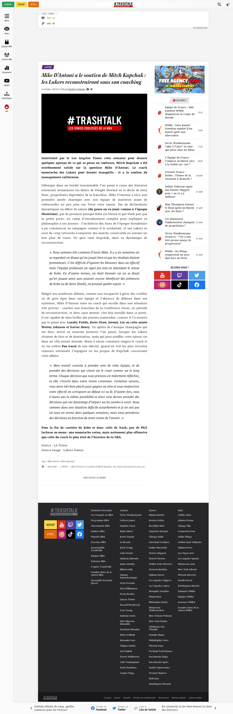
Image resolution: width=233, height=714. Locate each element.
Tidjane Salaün (127, 645)
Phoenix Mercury (187, 575)
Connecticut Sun (186, 531)
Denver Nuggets (157, 553)
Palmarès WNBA (186, 591)
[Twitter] (91, 89)
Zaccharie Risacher (130, 629)
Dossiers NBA (98, 542)
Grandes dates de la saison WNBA (188, 609)
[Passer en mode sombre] (228, 4)
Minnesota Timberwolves (156, 609)
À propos (107, 697)
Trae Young (126, 610)
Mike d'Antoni (53, 461)
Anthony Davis (127, 616)
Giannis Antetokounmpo (128, 576)
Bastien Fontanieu (76, 89)
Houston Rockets (158, 569)
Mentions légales (179, 697)
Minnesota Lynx (186, 564)
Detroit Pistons (157, 558)
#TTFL (34, 4)
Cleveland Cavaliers (159, 542)
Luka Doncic (126, 553)
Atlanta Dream (185, 520)
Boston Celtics (156, 520)
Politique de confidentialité (144, 697)
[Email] (87, 89)
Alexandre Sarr (127, 640)
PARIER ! (8, 4)
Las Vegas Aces (186, 553)
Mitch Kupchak (67, 461)
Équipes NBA (98, 556)
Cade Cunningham (129, 662)
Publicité (126, 697)
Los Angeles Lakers (159, 586)
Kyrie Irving (126, 547)
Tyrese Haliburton (129, 656)
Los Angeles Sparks (188, 558)
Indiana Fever (185, 547)
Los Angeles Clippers (160, 580)
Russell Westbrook (130, 605)
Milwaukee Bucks (158, 602)
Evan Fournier (127, 583)
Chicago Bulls (156, 536)
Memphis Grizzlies (159, 591)
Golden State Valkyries (190, 542)
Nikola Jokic (126, 569)
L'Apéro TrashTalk (101, 566)
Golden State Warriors (160, 564)
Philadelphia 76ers (159, 640)
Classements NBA (100, 526)
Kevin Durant (127, 536)
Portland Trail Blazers (160, 651)
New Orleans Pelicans (160, 616)
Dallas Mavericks (158, 547)
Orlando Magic (156, 635)
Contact (117, 697)
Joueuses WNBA (186, 602)
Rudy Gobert (126, 531)
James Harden (127, 564)
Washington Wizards (160, 684)
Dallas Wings (185, 536)
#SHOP (21, 4)
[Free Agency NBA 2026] (179, 79)
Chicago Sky (184, 526)
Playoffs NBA (98, 536)
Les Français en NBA (102, 515)
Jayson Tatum (127, 599)
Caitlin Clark (184, 515)
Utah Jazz (154, 678)
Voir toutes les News (94, 477)
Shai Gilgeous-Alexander (128, 622)
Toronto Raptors (158, 673)
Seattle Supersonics (159, 667)
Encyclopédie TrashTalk (98, 549)
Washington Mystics (189, 586)
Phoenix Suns (156, 645)
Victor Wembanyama (131, 515)
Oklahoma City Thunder (156, 628)
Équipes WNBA (186, 596)
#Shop (50, 525)
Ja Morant (125, 542)
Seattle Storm (185, 580)
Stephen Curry (127, 526)
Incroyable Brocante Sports (101, 582)
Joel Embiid (126, 651)
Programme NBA (100, 520)
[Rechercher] (219, 4)
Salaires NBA (98, 531)
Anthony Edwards (129, 558)
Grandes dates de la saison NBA (101, 573)
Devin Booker (127, 594)
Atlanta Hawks (156, 515)
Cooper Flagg (127, 673)
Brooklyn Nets (156, 526)
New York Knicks (158, 621)
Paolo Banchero (128, 667)
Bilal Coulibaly (127, 635)
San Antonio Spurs (159, 662)
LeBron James (127, 520)
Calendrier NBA (200, 27)
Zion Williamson (128, 588)
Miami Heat (155, 596)
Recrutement (163, 697)
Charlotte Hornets (158, 531)
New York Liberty (187, 569)
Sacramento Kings (158, 656)
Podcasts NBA (98, 561)
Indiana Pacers (156, 575)
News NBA (52, 466)
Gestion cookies (195, 697)
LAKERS (64, 466)
